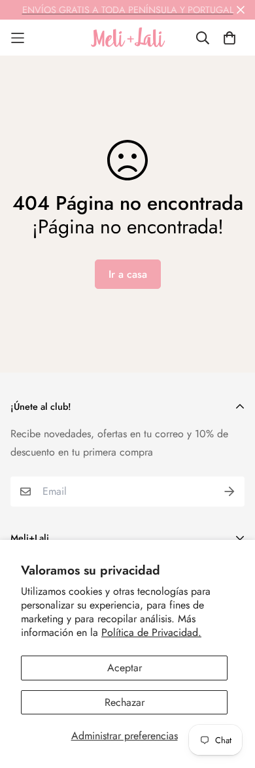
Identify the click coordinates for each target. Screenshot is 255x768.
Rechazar (124, 702)
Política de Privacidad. (151, 632)
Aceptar (124, 667)
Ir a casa (128, 274)
